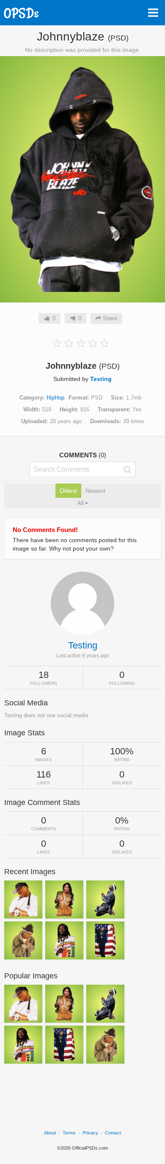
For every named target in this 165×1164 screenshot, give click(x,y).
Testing (101, 378)
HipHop (55, 397)
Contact (113, 1132)
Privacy (90, 1132)
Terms (69, 1132)
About (50, 1132)
